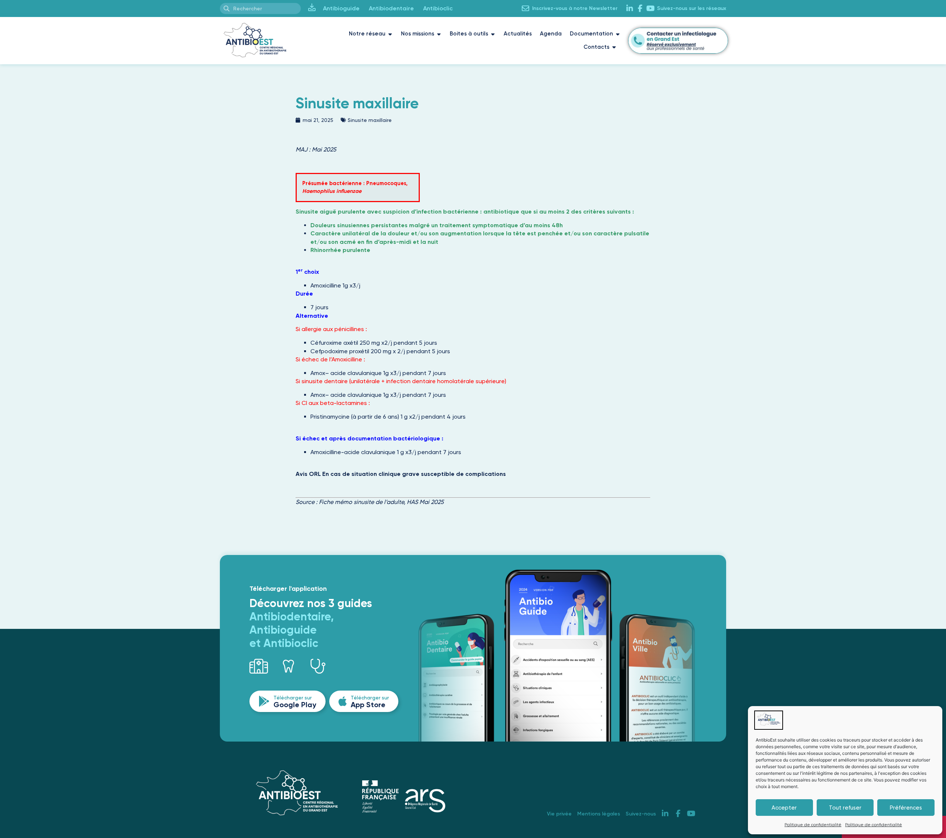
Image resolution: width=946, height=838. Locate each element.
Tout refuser (845, 807)
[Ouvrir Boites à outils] (493, 34)
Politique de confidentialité (813, 824)
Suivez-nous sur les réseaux (691, 8)
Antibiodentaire (391, 8)
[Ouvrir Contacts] (614, 47)
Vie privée (559, 814)
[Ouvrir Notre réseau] (390, 34)
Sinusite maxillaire (370, 120)
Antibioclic (438, 8)
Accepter (784, 807)
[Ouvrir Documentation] (617, 34)
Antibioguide (341, 8)
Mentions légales (598, 814)
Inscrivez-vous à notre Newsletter (574, 8)
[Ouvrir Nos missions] (439, 34)
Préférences (906, 807)
